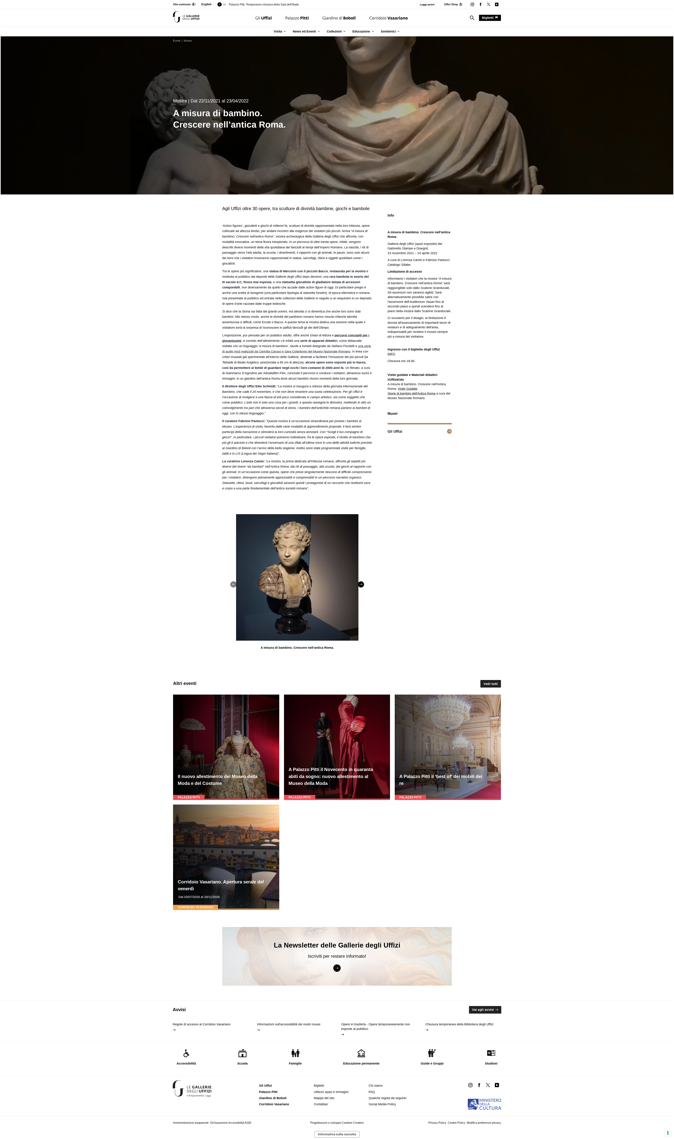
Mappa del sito (324, 1098)
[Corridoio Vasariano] (388, 18)
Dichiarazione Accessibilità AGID (230, 1122)
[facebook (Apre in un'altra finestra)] (480, 4)
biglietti (488, 17)
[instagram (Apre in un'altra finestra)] (472, 4)
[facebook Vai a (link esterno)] (479, 1085)
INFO (391, 354)
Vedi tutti (491, 684)
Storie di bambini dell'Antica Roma (411, 393)
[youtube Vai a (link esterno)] (497, 1085)
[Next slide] (361, 584)
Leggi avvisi (427, 4)
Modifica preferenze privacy (484, 1122)
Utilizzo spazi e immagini (331, 1092)
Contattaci (321, 1104)
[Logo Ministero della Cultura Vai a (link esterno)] (484, 1104)
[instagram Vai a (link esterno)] (470, 1085)
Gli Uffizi (265, 1085)
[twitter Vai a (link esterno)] (488, 1085)
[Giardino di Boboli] (339, 18)
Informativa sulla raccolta (337, 1134)
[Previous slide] (233, 584)
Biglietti (319, 1085)
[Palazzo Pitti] (297, 18)
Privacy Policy (437, 1122)
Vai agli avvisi (483, 1009)
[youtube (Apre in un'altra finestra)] (497, 4)
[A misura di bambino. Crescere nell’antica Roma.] (186, 18)
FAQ (372, 1092)
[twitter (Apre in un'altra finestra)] (489, 4)
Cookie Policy (456, 1122)
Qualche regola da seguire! (388, 1098)
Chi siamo (376, 1085)
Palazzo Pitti (268, 1092)
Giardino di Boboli (272, 1098)
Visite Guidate (407, 388)
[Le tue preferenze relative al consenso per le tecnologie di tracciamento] (668, 1133)
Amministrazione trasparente (191, 1122)
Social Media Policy (382, 1104)
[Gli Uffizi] (264, 18)
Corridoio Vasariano (274, 1104)
